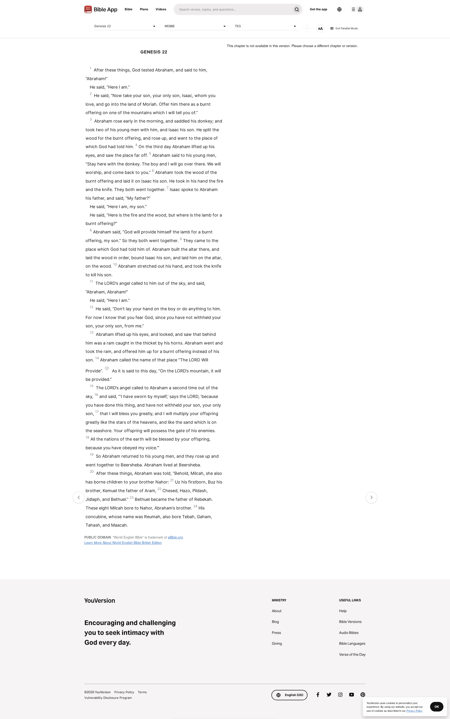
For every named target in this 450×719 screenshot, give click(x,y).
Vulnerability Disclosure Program (108, 698)
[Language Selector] (339, 9)
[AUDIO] (307, 28)
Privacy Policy (124, 692)
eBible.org (175, 537)
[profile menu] (357, 9)
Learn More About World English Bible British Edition (123, 542)
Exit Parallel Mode (347, 28)
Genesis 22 (102, 26)
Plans (144, 9)
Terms (142, 692)
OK (437, 706)
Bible (128, 9)
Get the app (318, 9)
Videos (161, 9)
